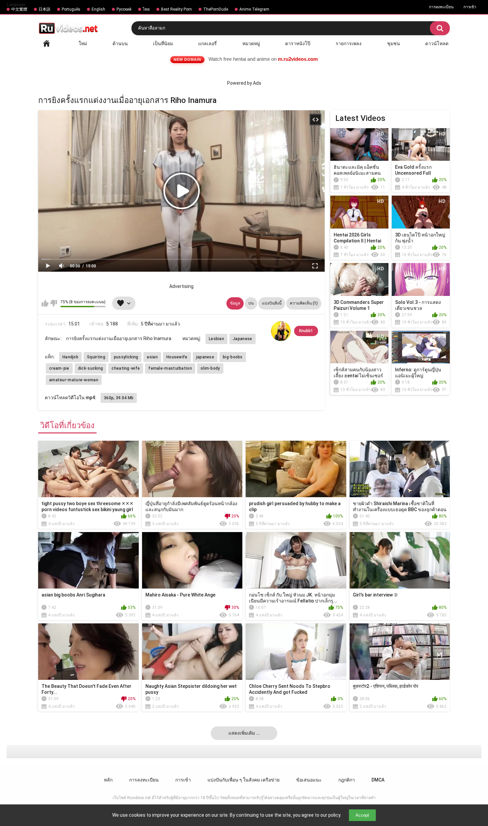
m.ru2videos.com (298, 59)
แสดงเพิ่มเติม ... (244, 733)
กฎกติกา (346, 779)
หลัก (46, 43)
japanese (205, 357)
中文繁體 (19, 9)
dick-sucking (90, 368)
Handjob (70, 357)
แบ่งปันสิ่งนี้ (272, 303)
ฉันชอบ (44, 303)
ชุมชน (393, 43)
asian (152, 357)
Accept (362, 815)
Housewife (177, 357)
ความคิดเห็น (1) (304, 303)
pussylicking (126, 357)
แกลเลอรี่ (207, 43)
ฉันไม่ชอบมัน (53, 303)
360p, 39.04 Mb (118, 398)
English (98, 9)
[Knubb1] (281, 331)
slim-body (210, 368)
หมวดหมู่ (251, 43)
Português (71, 9)
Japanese (242, 338)
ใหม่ (83, 43)
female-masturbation (170, 368)
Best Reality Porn (176, 9)
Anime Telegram (254, 9)
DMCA (377, 779)
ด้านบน (120, 43)
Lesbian (216, 338)
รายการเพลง (349, 43)
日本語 (44, 9)
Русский (124, 9)
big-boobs (233, 357)
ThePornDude (215, 9)
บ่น (251, 303)
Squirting (96, 357)
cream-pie (59, 368)
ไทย (146, 9)
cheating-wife (126, 368)
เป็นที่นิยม (163, 43)
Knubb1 (306, 330)
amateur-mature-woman (73, 380)
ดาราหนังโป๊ (297, 43)
